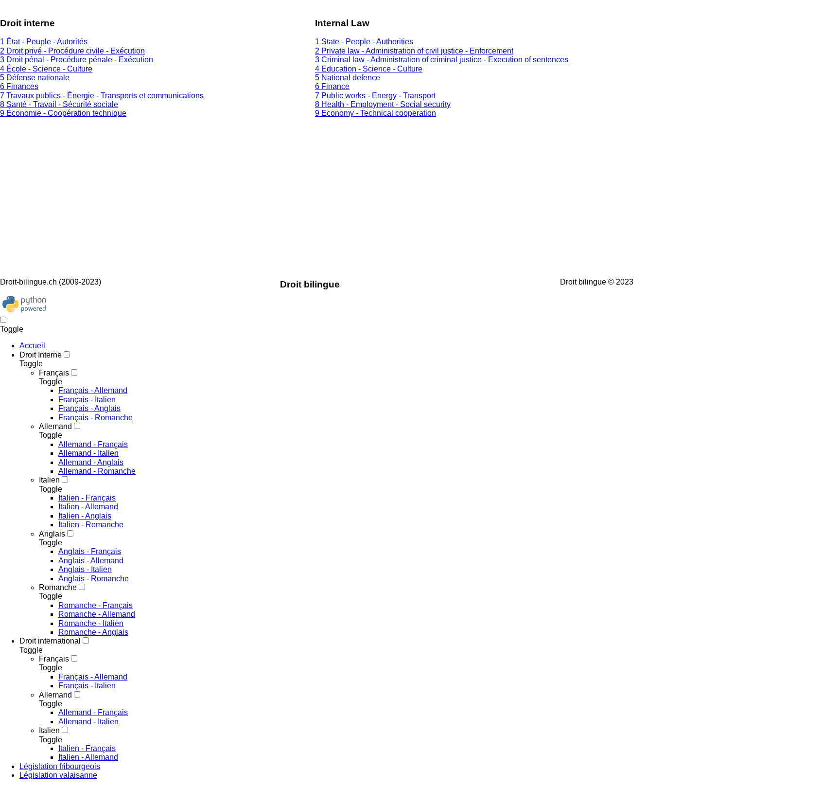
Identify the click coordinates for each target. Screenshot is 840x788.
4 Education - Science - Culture (368, 69)
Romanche (58, 587)
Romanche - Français (95, 605)
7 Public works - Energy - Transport (375, 95)
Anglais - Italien (85, 569)
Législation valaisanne (58, 775)
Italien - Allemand (88, 506)
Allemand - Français (93, 444)
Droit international (50, 641)
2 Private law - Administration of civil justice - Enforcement (414, 51)
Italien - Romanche (90, 524)
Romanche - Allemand (96, 614)
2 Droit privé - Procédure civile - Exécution (72, 51)
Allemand (55, 426)
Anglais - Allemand (90, 560)
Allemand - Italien (88, 453)
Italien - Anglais (84, 516)
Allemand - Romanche (97, 471)
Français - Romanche (95, 417)
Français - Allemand (92, 390)
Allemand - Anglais (90, 462)
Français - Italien (87, 399)
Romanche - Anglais (93, 632)
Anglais (52, 534)
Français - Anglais (89, 408)
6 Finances (19, 86)
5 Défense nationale (35, 77)
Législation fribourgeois (59, 766)
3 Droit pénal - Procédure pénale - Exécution (76, 59)
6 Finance (332, 86)
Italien (49, 480)
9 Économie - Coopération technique (63, 113)
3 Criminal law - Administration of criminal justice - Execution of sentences (441, 59)
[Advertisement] (291, 194)
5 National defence (347, 77)
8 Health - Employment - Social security (383, 104)
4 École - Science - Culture (46, 69)
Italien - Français (87, 498)
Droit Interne (40, 355)
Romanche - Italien (90, 623)
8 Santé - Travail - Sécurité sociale (59, 104)
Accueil (32, 345)
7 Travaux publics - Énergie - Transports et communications (102, 95)
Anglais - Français (89, 551)
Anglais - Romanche (93, 578)
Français (54, 373)
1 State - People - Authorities (364, 41)
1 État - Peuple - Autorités (44, 41)
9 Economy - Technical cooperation (375, 113)
